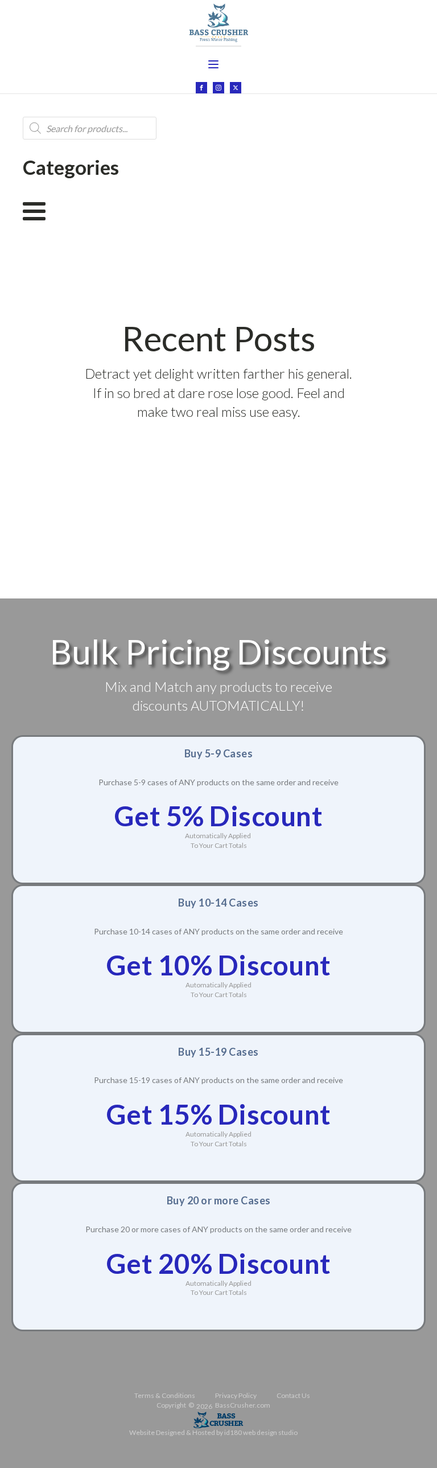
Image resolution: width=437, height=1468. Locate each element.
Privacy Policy (236, 1395)
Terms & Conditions (164, 1395)
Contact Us (293, 1395)
